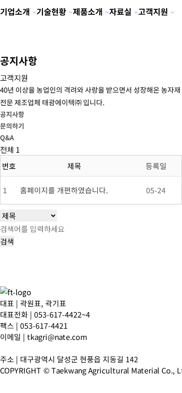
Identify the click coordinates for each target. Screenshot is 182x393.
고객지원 (153, 11)
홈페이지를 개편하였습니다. (64, 190)
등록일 (156, 165)
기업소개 (15, 11)
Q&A (7, 137)
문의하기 (12, 125)
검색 (7, 241)
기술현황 (51, 11)
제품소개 (88, 11)
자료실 (120, 11)
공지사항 (12, 114)
